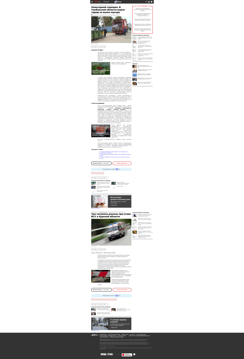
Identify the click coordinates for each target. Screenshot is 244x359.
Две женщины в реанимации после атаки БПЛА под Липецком (103, 309)
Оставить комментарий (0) (122, 163)
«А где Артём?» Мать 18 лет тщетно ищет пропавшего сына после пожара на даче (145, 50)
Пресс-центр (132, 334)
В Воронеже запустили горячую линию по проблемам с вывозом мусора (103, 183)
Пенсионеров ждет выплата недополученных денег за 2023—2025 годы (145, 66)
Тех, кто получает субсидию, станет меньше (102, 191)
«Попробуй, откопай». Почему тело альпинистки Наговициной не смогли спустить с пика (145, 215)
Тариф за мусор (120, 186)
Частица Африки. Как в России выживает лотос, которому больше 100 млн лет (145, 46)
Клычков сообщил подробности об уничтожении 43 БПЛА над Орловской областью (142, 14)
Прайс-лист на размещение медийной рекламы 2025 (139, 335)
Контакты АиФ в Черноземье (114, 334)
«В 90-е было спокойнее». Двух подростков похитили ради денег (144, 219)
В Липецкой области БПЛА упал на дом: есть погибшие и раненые (142, 20)
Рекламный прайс (103, 334)
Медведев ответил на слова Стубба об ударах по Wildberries (145, 70)
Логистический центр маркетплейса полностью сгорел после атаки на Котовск (123, 309)
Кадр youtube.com (95, 43)
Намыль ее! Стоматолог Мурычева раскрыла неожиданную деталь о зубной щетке (145, 227)
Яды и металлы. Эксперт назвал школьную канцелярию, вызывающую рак (144, 42)
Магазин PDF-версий (122, 335)
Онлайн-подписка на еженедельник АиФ (108, 335)
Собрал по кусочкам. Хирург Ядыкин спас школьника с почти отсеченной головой (145, 58)
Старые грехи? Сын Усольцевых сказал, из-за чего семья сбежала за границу (145, 223)
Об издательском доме (141, 334)
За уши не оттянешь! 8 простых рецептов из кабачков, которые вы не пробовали (145, 232)
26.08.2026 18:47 (94, 212)
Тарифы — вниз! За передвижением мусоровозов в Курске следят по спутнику (123, 183)
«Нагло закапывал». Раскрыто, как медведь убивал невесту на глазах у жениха (145, 37)
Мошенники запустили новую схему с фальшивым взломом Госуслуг (145, 78)
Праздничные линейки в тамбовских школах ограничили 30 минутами (142, 25)
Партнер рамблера (117, 354)
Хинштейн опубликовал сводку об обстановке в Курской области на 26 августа (142, 30)
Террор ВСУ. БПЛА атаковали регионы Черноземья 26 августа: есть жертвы (142, 9)
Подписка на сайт (125, 334)
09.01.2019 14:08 (94, 5)
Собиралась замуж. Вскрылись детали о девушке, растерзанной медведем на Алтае (144, 236)
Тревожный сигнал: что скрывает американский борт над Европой (144, 74)
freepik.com (93, 246)
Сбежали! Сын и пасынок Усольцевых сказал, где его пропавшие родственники (145, 54)
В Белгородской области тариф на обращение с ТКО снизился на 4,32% (103, 187)
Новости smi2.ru (95, 208)
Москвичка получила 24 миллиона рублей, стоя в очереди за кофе (144, 83)
